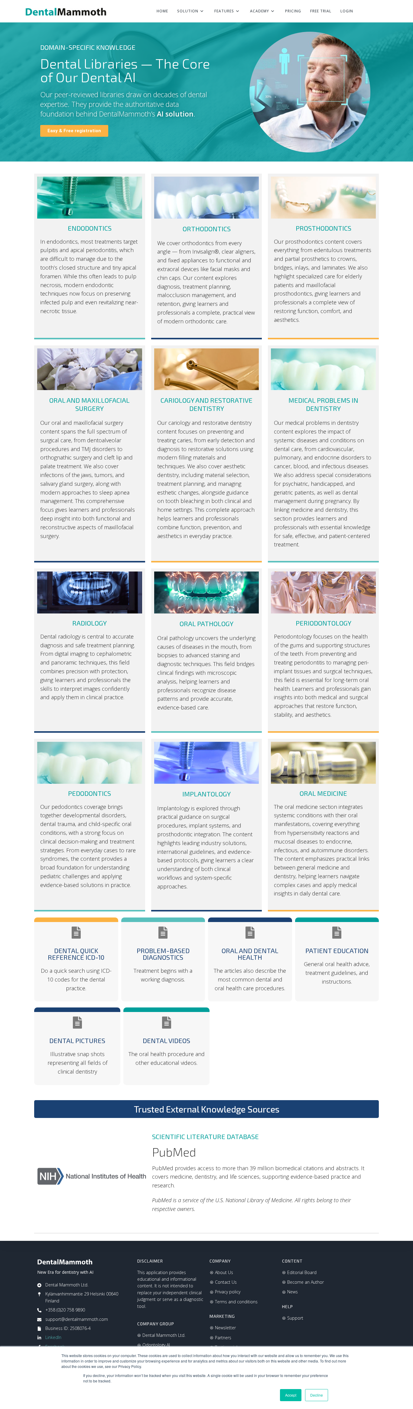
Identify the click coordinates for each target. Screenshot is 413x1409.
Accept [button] (290, 1395)
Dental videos (166, 1040)
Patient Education (337, 950)
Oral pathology (206, 623)
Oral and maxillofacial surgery (89, 404)
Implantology (206, 794)
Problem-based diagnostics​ (163, 953)
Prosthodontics (323, 228)
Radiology (89, 623)
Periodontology (323, 623)
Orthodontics (207, 228)
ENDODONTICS (90, 228)
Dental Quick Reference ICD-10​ (76, 953)
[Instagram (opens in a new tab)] (385, 11)
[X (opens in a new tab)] (365, 11)
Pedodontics (89, 793)
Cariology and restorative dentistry (206, 404)
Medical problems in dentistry (323, 404)
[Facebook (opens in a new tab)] (375, 11)
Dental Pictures (77, 1040)
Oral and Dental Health (250, 953)
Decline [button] (316, 1395)
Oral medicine (323, 793)
